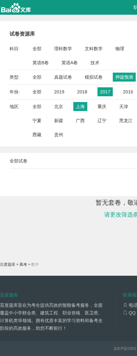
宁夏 (36, 120)
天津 (123, 106)
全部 (36, 48)
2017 (105, 91)
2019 (59, 91)
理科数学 (63, 48)
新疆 (58, 120)
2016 (128, 91)
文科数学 (94, 48)
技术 (94, 62)
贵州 (58, 134)
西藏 (36, 134)
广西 (80, 120)
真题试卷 (63, 77)
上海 (80, 106)
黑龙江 (126, 120)
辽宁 (101, 120)
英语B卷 (40, 62)
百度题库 (7, 264)
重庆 (101, 106)
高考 (23, 264)
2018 (82, 91)
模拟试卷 (94, 77)
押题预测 (124, 77)
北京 (58, 106)
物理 (119, 48)
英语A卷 (69, 62)
